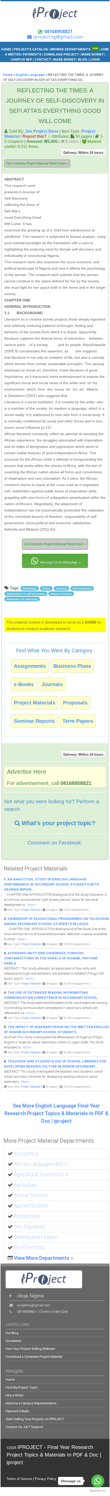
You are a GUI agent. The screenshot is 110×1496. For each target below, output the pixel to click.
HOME (6, 49)
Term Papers (77, 721)
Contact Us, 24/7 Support (24, 1427)
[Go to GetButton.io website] (98, 1490)
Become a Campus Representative (31, 1403)
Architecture (27, 1216)
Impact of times (61, 593)
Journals (52, 684)
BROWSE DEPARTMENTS (74, 49)
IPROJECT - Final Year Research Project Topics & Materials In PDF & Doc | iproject (54, 1454)
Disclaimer (13, 1341)
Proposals (75, 702)
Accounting (26, 1154)
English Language (30, 75)
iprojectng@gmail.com (33, 1305)
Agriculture (25, 1185)
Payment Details (17, 1411)
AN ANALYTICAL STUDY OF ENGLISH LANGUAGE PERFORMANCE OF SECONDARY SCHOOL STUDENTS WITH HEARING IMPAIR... (51, 884)
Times (46, 588)
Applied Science (31, 1206)
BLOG (83, 59)
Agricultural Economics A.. (42, 1175)
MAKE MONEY (92, 54)
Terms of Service (19, 1479)
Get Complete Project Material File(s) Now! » (37, 163)
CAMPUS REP (21, 59)
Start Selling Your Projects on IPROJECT (35, 1419)
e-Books (24, 684)
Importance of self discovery (26, 593)
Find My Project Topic (22, 1387)
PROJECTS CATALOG (31, 49)
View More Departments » (43, 1258)
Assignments (30, 666)
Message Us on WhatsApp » (60, 562)
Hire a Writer (15, 1395)
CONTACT (43, 59)
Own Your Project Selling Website (30, 1349)
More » (32, 905)
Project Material (30, 909)
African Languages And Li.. (42, 1164)
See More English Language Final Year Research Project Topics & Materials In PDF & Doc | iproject (56, 1113)
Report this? (35, 136)
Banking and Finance (36, 1237)
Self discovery (82, 588)
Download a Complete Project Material (34, 1357)
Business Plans (72, 666)
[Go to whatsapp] (97, 1481)
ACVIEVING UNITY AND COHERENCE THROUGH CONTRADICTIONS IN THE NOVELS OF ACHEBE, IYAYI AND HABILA (51, 958)
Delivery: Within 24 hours (83, 153)
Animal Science (31, 1195)
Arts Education (29, 1227)
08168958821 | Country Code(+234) (42, 1311)
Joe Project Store (42, 131)
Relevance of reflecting (22, 599)
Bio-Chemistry (29, 1248)
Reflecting (30, 588)
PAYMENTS (32, 54)
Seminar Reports (34, 721)
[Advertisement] (73, 199)
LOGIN (94, 59)
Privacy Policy (45, 1479)
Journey (61, 588)
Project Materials (34, 702)
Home (8, 75)
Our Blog (12, 1333)
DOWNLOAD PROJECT (62, 54)
